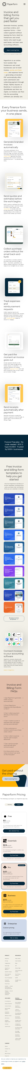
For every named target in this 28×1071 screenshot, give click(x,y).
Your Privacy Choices (18, 975)
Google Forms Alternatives (18, 1021)
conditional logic (10, 318)
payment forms (14, 368)
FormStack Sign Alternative (18, 1028)
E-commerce (8, 1001)
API (16, 965)
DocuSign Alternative (17, 1032)
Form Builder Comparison (18, 1003)
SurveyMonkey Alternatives (18, 1014)
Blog (16, 963)
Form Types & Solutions (8, 975)
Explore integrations (9, 670)
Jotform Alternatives (18, 1010)
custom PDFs (7, 156)
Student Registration (7, 1021)
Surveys (6, 1024)
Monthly (10, 804)
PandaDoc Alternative (17, 1035)
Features (7, 958)
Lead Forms (7, 1026)
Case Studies (18, 960)
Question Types (8, 971)
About (6, 1046)
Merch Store (7, 1053)
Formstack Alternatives (18, 1017)
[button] (14, 699)
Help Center (18, 958)
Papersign (7, 965)
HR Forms (7, 1018)
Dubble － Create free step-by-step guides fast (9, 987)
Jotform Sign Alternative (18, 1039)
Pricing (6, 960)
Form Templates (8, 977)
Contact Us (7, 1048)
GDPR (16, 977)
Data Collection (8, 1003)
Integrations (7, 963)
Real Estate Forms (7, 1009)
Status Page (17, 968)
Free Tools (7, 983)
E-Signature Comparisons (18, 1025)
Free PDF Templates (7, 981)
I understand (7, 1068)
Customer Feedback (7, 1013)
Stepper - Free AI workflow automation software (9, 992)
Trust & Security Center (18, 971)
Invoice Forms (8, 1006)
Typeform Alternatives (18, 1007)
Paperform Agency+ (7, 969)
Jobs (6, 1051)
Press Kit (7, 1055)
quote (12, 70)
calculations (7, 209)
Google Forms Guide (18, 981)
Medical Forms (8, 1015)
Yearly (18, 804)
